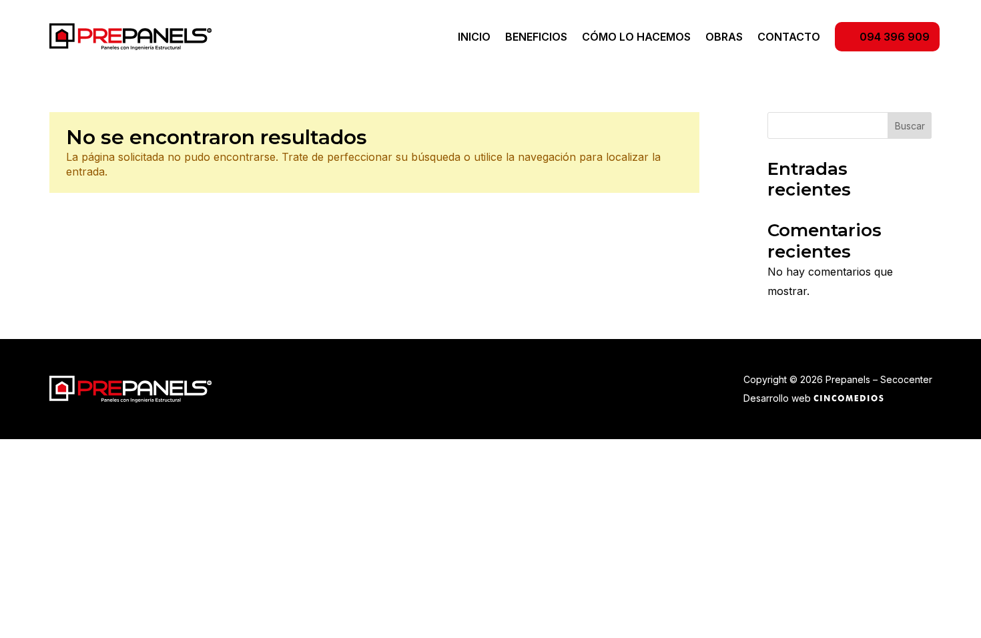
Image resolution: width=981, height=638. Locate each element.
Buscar (910, 125)
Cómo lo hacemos (636, 37)
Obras (724, 37)
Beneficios (536, 37)
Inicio (474, 37)
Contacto (788, 37)
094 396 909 (895, 36)
